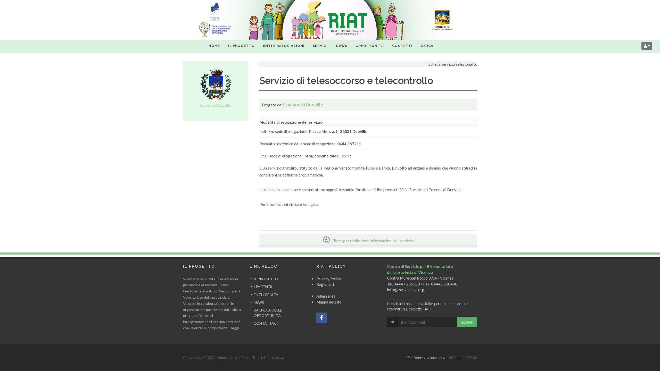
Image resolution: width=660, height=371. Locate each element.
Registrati (325, 284)
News (259, 302)
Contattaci (266, 323)
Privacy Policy (328, 278)
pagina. (313, 204)
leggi (235, 328)
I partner (263, 286)
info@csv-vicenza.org (405, 289)
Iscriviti (467, 321)
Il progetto (266, 279)
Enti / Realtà (266, 294)
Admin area (325, 296)
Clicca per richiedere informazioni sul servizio (372, 240)
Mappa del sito (329, 302)
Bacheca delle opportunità (268, 313)
